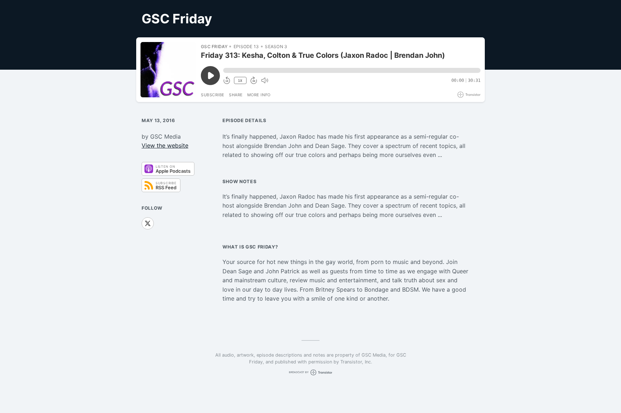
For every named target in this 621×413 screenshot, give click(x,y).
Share (236, 94)
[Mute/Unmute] (264, 80)
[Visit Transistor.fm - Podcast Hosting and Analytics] (468, 95)
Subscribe (213, 94)
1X (240, 81)
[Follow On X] (148, 223)
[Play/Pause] (168, 70)
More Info (259, 94)
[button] (351, 70)
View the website (165, 145)
